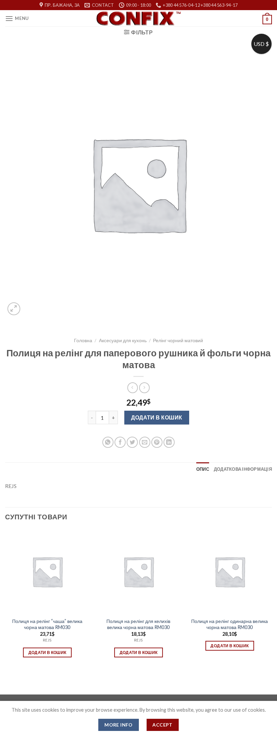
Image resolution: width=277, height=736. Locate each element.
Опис (202, 469)
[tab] (202, 469)
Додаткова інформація (243, 469)
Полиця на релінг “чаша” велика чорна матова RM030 (47, 624)
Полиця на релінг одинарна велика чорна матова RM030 (229, 624)
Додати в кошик (156, 417)
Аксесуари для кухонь (123, 340)
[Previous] (5, 599)
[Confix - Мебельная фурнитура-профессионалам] (138, 18)
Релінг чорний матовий (178, 340)
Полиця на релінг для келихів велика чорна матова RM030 (138, 624)
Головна (83, 340)
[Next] (272, 599)
